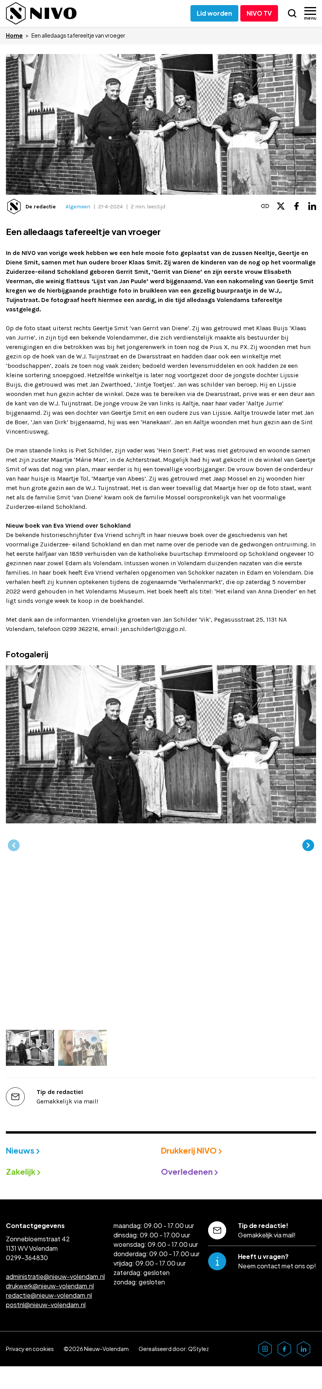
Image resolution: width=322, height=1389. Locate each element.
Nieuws (21, 1150)
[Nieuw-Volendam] (41, 13)
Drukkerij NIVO (189, 1150)
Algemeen (78, 206)
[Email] (265, 206)
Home (14, 35)
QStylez (198, 1348)
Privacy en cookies (30, 1348)
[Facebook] (296, 206)
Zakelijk (21, 1171)
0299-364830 (27, 1257)
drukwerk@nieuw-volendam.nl (50, 1286)
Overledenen (187, 1171)
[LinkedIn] (312, 206)
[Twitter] (281, 206)
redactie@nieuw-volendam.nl (49, 1295)
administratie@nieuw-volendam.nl (55, 1276)
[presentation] (14, 845)
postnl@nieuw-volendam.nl (46, 1304)
